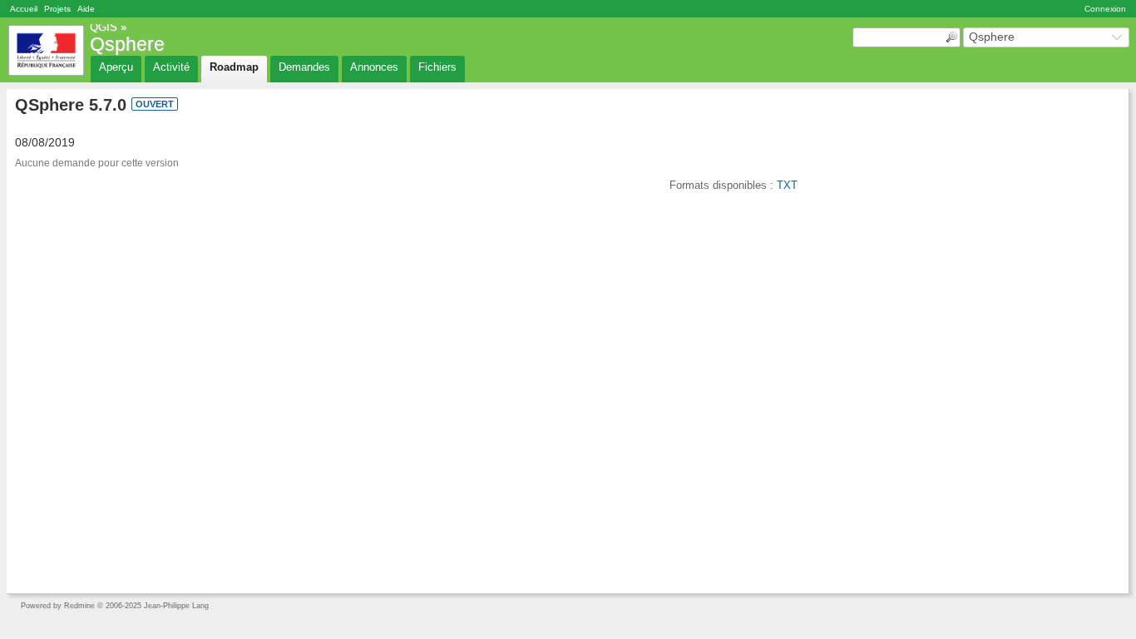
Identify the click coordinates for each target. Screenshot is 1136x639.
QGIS (103, 27)
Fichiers (437, 67)
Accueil (23, 8)
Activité (171, 67)
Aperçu (116, 67)
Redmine (79, 606)
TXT (787, 185)
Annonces (374, 67)
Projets (57, 8)
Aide (86, 8)
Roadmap (234, 67)
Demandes (304, 67)
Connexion (1105, 8)
